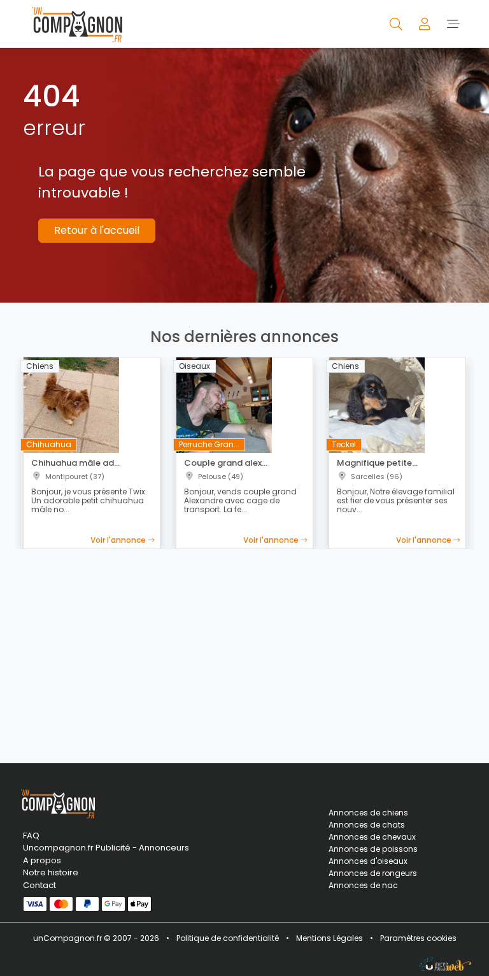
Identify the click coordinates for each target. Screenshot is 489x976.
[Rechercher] (397, 23)
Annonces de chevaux (372, 837)
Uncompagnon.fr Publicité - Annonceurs (91, 848)
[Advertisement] (244, 648)
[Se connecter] (425, 23)
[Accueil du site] (74, 24)
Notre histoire (50, 872)
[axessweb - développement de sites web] (445, 964)
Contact (39, 885)
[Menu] (453, 23)
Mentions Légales (329, 938)
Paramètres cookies (418, 938)
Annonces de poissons (373, 849)
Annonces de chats (367, 824)
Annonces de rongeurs (373, 873)
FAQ (31, 835)
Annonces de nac (363, 885)
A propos (42, 860)
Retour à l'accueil (96, 230)
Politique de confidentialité (227, 938)
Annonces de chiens (368, 812)
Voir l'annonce (119, 540)
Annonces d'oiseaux (368, 861)
